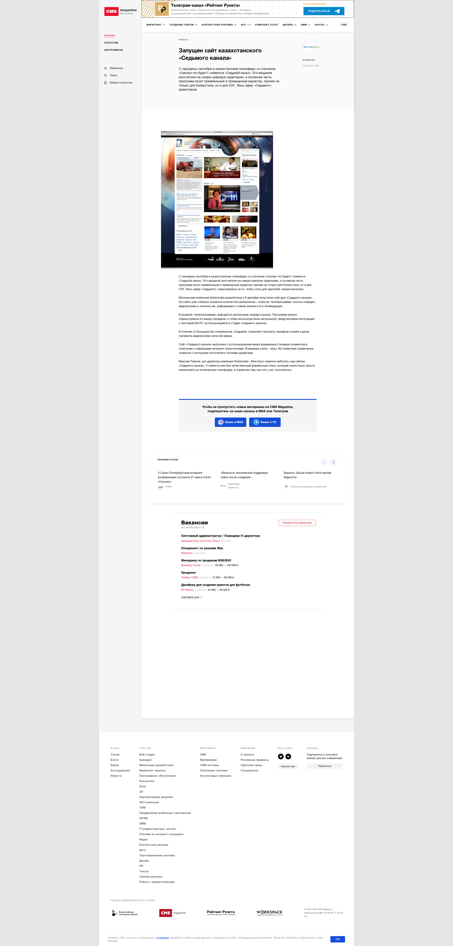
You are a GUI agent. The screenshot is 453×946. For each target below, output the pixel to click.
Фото (142, 850)
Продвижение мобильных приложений (165, 813)
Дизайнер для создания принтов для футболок (215, 584)
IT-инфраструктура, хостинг (158, 828)
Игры (142, 786)
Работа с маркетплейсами (157, 882)
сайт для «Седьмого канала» (293, 297)
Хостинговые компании (215, 775)
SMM (142, 823)
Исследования (120, 770)
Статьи (115, 754)
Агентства (111, 43)
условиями (162, 937)
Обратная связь (251, 765)
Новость (184, 40)
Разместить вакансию (297, 522)
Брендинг (145, 759)
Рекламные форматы (255, 759)
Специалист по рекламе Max (202, 548)
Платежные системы (214, 770)
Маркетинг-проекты (152, 770)
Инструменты (113, 50)
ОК (338, 939)
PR (141, 866)
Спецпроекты (249, 770)
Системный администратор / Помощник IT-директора (220, 535)
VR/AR (143, 818)
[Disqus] (248, 659)
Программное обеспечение (157, 775)
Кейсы (115, 765)
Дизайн (144, 860)
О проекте (247, 754)
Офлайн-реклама (150, 876)
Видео (143, 839)
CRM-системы (209, 765)
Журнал (109, 35)
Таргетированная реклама (157, 855)
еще (344, 24)
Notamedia (309, 60)
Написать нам (288, 766)
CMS (203, 754)
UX (141, 791)
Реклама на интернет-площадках (161, 834)
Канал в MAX (234, 422)
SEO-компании (149, 802)
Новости (116, 775)
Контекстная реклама (153, 844)
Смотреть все (190, 597)
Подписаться (324, 766)
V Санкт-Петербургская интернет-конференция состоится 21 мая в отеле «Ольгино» (184, 477)
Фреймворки (208, 759)
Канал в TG (268, 422)
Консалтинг (147, 781)
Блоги (115, 759)
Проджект (188, 572)
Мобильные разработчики (156, 765)
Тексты (144, 871)
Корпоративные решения (156, 797)
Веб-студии (147, 754)
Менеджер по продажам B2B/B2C (206, 560)
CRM (142, 807)
